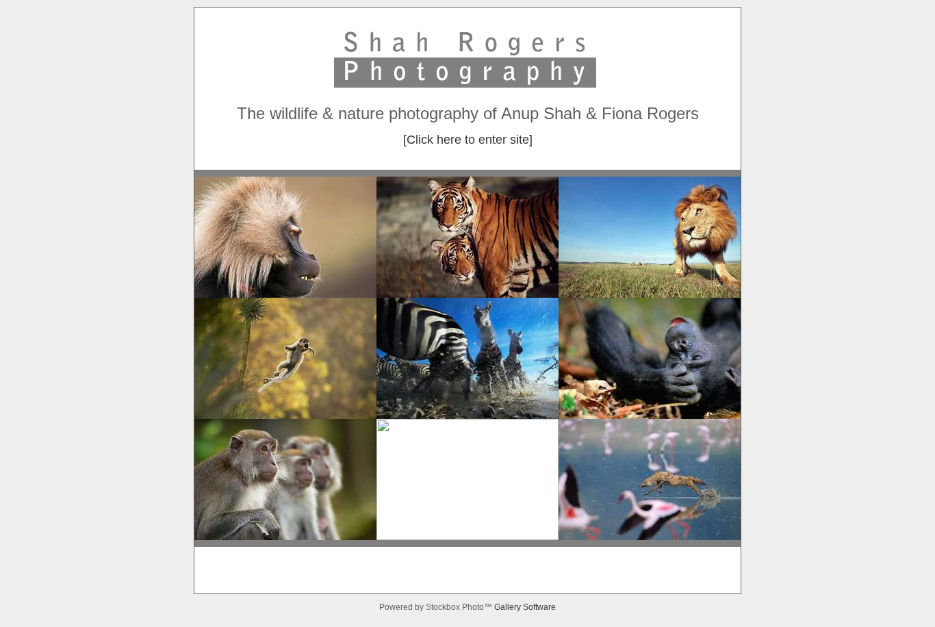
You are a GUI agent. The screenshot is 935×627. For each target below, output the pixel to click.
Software (539, 607)
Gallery (508, 607)
